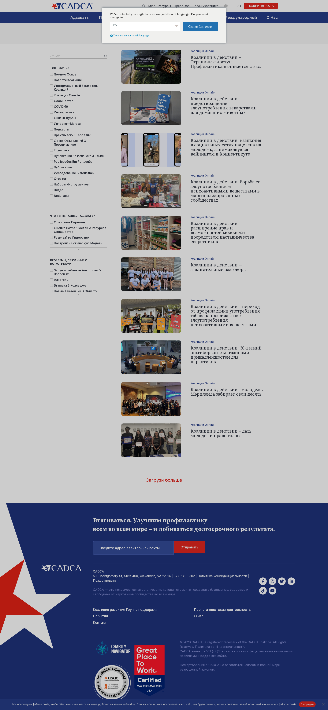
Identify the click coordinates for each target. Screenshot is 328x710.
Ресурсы (164, 6)
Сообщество (63, 101)
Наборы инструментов (71, 184)
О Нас (272, 17)
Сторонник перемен (69, 222)
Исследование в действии (74, 173)
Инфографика (64, 112)
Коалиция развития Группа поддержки (125, 610)
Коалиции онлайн (67, 95)
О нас (199, 616)
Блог (151, 6)
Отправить (190, 547)
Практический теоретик (72, 135)
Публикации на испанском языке (79, 156)
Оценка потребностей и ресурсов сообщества (80, 230)
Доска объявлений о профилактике (70, 142)
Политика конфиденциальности (222, 576)
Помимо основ (65, 74)
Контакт (100, 622)
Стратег (60, 179)
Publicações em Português (73, 161)
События (100, 616)
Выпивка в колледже (70, 285)
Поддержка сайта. (212, 656)
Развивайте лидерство (71, 237)
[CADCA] (72, 6)
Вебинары (61, 196)
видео (59, 190)
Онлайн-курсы (65, 118)
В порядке (307, 704)
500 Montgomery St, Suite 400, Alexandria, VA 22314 (132, 576)
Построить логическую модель (78, 243)
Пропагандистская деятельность (222, 610)
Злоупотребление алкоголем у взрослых (77, 272)
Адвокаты (79, 17)
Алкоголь (61, 280)
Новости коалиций (68, 80)
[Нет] (323, 704)
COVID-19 (61, 106)
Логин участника (205, 6)
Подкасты (61, 129)
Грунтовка (61, 150)
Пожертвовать (261, 6)
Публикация (63, 167)
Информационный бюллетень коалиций (76, 87)
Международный (240, 17)
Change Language (200, 26)
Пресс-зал (181, 6)
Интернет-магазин (68, 124)
